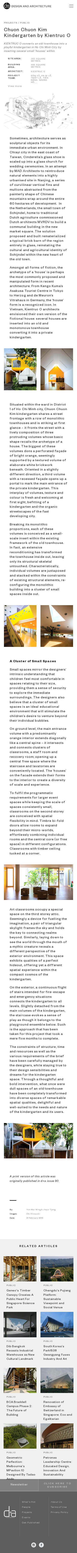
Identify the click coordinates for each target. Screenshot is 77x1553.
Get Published (31, 1523)
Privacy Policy (59, 1512)
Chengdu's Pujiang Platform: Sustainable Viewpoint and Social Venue (57, 1299)
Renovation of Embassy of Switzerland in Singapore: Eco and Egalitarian (57, 1411)
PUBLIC (25, 23)
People (26, 1507)
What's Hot (29, 1502)
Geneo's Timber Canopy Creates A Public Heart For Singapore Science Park (21, 1299)
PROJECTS (10, 23)
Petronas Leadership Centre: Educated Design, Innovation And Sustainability (57, 1467)
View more (15, 86)
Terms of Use (59, 1507)
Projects (27, 1512)
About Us (56, 1502)
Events (26, 1518)
